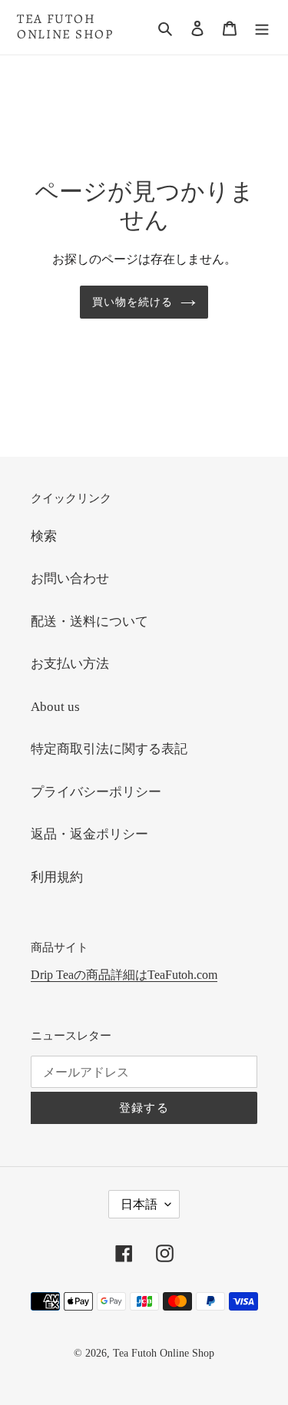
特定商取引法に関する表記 (109, 749)
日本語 (139, 1204)
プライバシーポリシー (96, 792)
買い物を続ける (133, 302)
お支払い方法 (70, 663)
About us (55, 706)
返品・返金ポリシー (89, 834)
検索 (44, 536)
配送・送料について (89, 621)
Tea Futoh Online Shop (65, 27)
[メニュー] (262, 27)
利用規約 (57, 877)
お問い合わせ (70, 578)
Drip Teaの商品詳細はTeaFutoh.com (124, 974)
